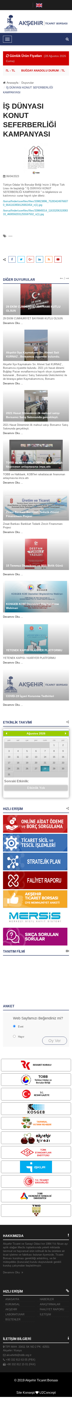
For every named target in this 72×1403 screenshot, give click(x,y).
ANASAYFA (12, 1299)
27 (36, 768)
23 (63, 762)
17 (9, 762)
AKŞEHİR (11, 1309)
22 (54, 762)
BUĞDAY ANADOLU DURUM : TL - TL (43, 70)
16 (63, 757)
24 (9, 768)
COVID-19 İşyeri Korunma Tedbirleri (30, 696)
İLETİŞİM (45, 1314)
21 (45, 762)
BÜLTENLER (12, 1319)
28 (45, 768)
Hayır (21, 1036)
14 (45, 757)
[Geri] (6, 733)
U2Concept (47, 1392)
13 (36, 757)
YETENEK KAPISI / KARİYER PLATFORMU (34, 650)
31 (9, 774)
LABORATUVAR (14, 1314)
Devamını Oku (12, 1272)
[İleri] (65, 733)
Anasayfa (12, 82)
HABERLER (47, 1299)
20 (36, 762)
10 (9, 757)
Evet (20, 1026)
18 (18, 762)
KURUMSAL (12, 1304)
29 (54, 768)
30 (63, 768)
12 (27, 757)
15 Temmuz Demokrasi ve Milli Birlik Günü (34, 565)
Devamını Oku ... (13, 323)
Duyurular (27, 82)
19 (27, 762)
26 (27, 768)
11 (18, 757)
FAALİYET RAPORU (52, 1309)
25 (18, 768)
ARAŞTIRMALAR (50, 1304)
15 (54, 757)
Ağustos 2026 (36, 733)
